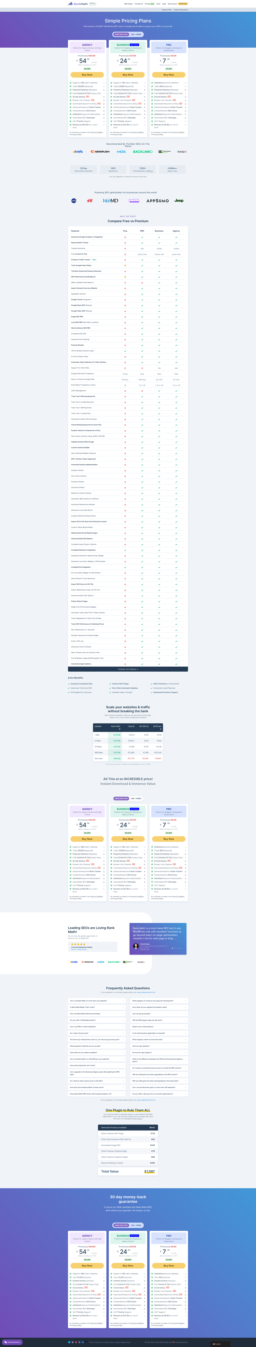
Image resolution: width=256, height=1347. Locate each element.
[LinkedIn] (83, 1342)
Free (87, 93)
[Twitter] (69, 1342)
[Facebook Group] (72, 1342)
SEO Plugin (128, 4)
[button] (171, 948)
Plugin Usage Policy (122, 1342)
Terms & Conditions (96, 132)
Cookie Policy (108, 1342)
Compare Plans (167, 10)
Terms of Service (95, 1342)
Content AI (139, 4)
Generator (85, 90)
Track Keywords (83, 86)
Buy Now (87, 74)
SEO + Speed (136, 34)
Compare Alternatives (181, 10)
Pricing (147, 4)
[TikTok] (86, 1342)
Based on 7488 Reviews (79, 949)
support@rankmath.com (146, 992)
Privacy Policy (77, 134)
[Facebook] (79, 1342)
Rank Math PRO (121, 34)
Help (164, 4)
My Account (172, 4)
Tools (158, 4)
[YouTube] (76, 1342)
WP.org (150, 171)
